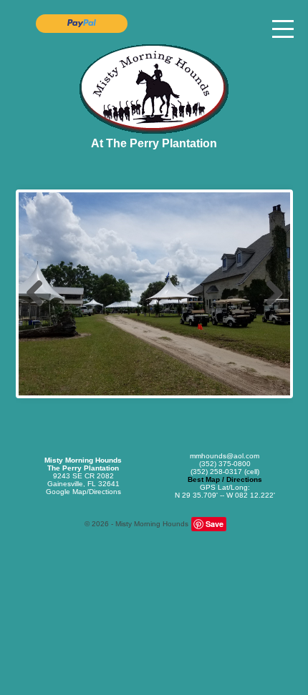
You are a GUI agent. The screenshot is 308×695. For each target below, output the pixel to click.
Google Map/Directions (83, 492)
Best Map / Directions (225, 479)
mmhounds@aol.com (224, 456)
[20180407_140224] (154, 293)
